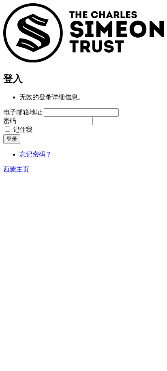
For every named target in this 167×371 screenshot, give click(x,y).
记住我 (22, 129)
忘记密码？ (35, 154)
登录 (11, 139)
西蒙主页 (16, 169)
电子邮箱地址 (22, 112)
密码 (9, 120)
